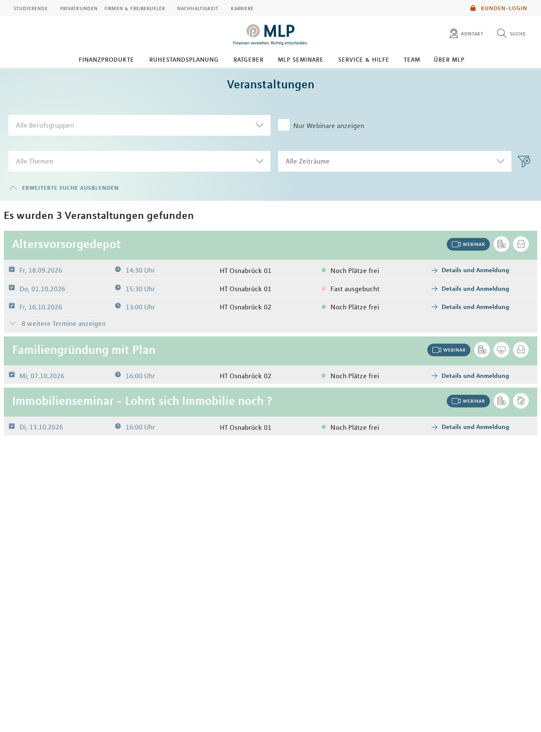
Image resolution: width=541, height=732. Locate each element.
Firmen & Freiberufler (134, 8)
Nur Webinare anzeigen (328, 125)
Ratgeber (248, 59)
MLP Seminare (300, 59)
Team (412, 59)
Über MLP (449, 59)
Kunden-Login (503, 8)
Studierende (31, 8)
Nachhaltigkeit (198, 8)
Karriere (242, 8)
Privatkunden (79, 8)
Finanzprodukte (106, 59)
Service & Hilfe (363, 59)
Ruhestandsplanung (184, 59)
